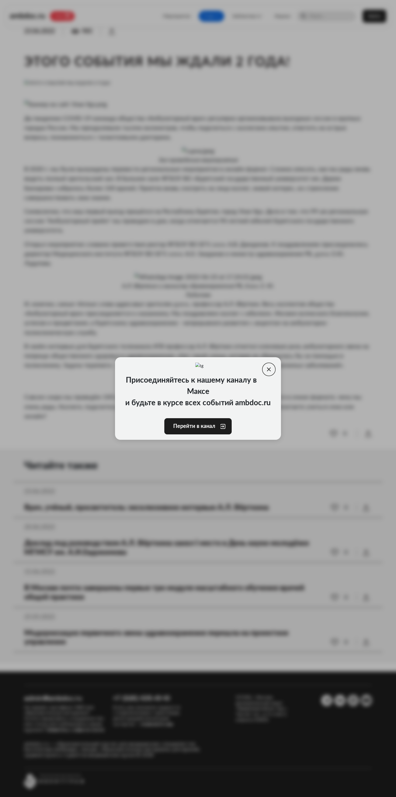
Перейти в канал (194, 426)
